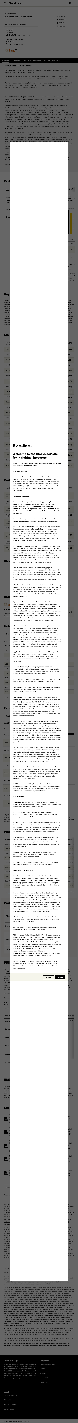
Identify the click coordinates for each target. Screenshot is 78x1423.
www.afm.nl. (17, 942)
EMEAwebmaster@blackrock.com (27, 953)
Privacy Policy (21, 521)
